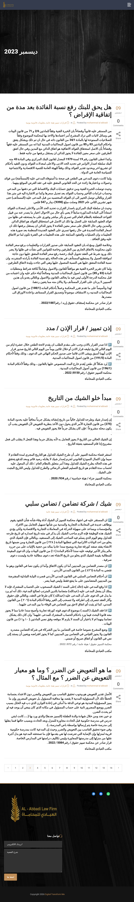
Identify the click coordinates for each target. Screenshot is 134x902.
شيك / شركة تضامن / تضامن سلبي (68, 503)
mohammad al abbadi (97, 122)
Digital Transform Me (55, 894)
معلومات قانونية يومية (35, 122)
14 (111, 768)
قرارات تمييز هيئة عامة (56, 122)
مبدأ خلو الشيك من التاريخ (80, 397)
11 (89, 768)
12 (96, 768)
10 (81, 768)
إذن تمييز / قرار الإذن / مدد (79, 328)
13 (103, 768)
